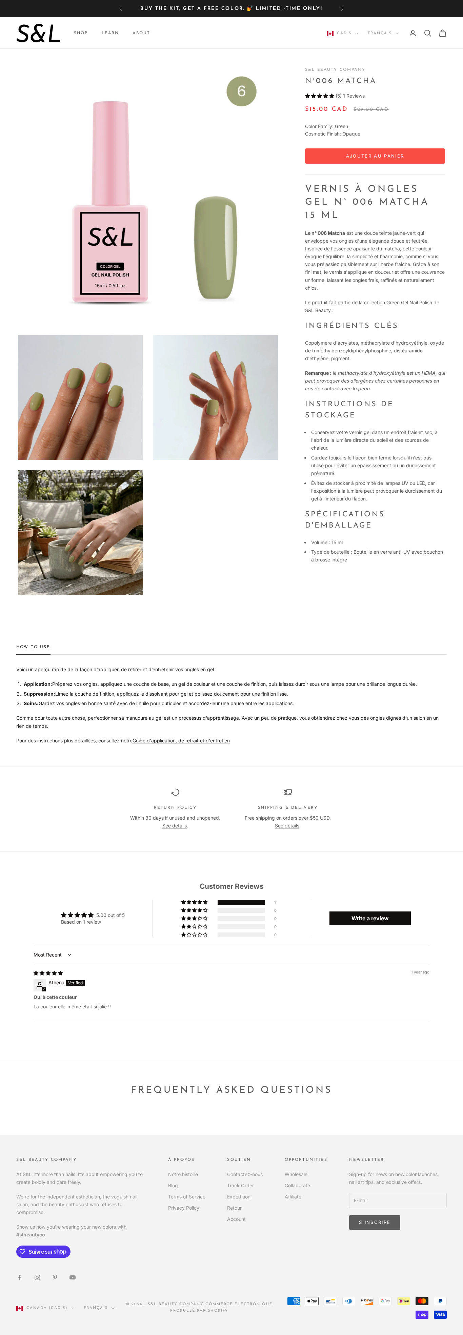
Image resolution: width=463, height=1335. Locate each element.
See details (174, 825)
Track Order (240, 1185)
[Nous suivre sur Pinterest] (55, 1277)
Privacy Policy (183, 1208)
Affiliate (293, 1196)
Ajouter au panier (375, 156)
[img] (48, 973)
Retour (234, 1208)
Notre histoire (183, 1174)
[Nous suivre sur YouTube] (72, 1277)
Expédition (238, 1196)
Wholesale (296, 1174)
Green (341, 126)
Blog (173, 1185)
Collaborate (297, 1185)
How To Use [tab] (33, 647)
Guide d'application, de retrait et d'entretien (181, 740)
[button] (319, 96)
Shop (81, 33)
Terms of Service (186, 1196)
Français (380, 33)
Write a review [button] (370, 918)
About (141, 33)
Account (236, 1219)
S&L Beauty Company (335, 70)
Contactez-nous (245, 1174)
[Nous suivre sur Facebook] (19, 1277)
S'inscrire (374, 1222)
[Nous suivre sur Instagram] (37, 1277)
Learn (110, 33)
